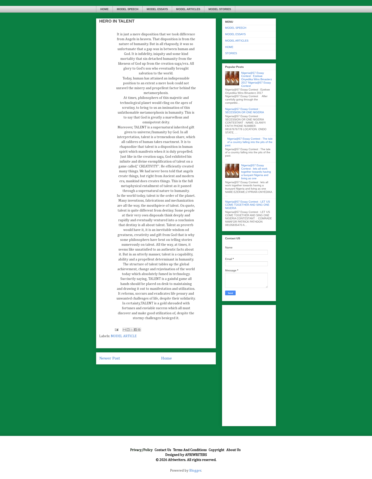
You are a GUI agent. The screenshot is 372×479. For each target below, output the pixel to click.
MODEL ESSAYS (157, 9)
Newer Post (109, 358)
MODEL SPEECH (127, 9)
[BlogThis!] (128, 330)
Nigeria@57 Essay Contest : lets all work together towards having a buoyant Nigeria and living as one (256, 172)
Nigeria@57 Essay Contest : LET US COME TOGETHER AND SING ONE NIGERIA (247, 205)
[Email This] (124, 330)
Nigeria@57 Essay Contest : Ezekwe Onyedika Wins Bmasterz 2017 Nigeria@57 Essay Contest (256, 79)
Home (166, 358)
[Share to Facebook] (135, 330)
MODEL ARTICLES (188, 9)
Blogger (195, 470)
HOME (104, 9)
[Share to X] (132, 330)
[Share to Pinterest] (139, 330)
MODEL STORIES (219, 9)
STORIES (231, 53)
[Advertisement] (249, 365)
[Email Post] (116, 329)
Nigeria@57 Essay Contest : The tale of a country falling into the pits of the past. (249, 142)
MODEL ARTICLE (124, 336)
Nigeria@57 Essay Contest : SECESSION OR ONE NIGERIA (244, 110)
